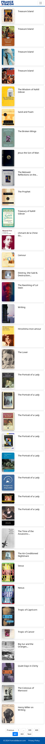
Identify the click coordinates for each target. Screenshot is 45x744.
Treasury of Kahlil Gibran (26, 212)
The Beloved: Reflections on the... (28, 173)
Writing (21, 307)
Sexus (21, 565)
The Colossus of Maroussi (26, 689)
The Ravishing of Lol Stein (28, 286)
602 (22, 734)
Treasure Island (26, 11)
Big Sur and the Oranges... (25, 645)
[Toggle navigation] (41, 3)
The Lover (23, 352)
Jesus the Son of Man (28, 152)
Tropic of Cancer (26, 631)
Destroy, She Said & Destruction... (28, 274)
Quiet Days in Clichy (28, 665)
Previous (10, 730)
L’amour (22, 255)
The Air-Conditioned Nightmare (28, 554)
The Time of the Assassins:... (26, 532)
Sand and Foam (26, 111)
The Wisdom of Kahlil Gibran (28, 90)
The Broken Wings (27, 131)
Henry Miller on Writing (25, 708)
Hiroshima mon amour (29, 328)
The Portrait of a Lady (28, 374)
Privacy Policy (34, 740)
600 (36, 730)
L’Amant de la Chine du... (28, 234)
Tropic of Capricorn (27, 609)
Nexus (21, 587)
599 (29, 730)
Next (29, 734)
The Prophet (24, 191)
